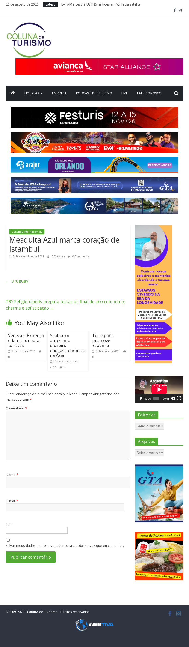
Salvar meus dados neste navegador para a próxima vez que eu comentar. (65, 545)
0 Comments (80, 256)
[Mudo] (173, 398)
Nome (12, 474)
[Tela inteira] (179, 398)
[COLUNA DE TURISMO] (13, 93)
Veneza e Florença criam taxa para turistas (26, 340)
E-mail (12, 500)
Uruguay (17, 281)
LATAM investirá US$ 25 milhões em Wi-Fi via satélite (101, 4)
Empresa (59, 93)
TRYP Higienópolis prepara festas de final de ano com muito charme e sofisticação (66, 305)
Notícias (31, 93)
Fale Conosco (149, 93)
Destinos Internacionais (27, 232)
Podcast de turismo (94, 93)
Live (124, 93)
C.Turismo (58, 256)
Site (9, 524)
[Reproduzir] (141, 398)
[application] (159, 389)
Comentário (16, 408)
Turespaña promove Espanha (103, 340)
